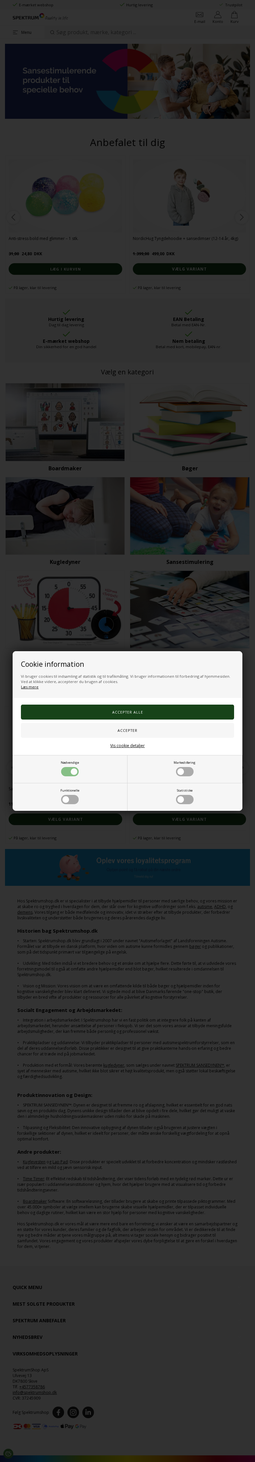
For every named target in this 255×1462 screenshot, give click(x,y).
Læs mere (30, 686)
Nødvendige (70, 762)
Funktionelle (69, 790)
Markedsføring (185, 762)
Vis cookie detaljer (127, 745)
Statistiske (185, 790)
